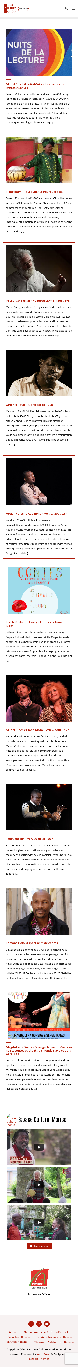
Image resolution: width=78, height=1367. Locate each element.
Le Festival (61, 1331)
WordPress (43, 1354)
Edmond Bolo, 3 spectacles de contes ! (33, 943)
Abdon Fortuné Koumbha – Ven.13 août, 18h (36, 513)
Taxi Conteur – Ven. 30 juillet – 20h (29, 838)
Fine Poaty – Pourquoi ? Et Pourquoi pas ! (34, 191)
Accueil (12, 1331)
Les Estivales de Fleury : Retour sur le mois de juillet (37, 623)
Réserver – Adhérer (46, 1341)
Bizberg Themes (39, 1358)
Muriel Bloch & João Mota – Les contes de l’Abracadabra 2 (35, 85)
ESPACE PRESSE (16, 1341)
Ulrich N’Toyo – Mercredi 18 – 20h (29, 404)
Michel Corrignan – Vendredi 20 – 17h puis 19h (38, 300)
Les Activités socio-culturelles (54, 1337)
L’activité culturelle (18, 1337)
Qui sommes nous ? (36, 1331)
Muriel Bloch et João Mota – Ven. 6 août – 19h (37, 730)
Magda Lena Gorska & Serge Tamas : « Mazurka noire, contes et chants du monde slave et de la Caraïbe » (39, 1050)
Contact (69, 1341)
